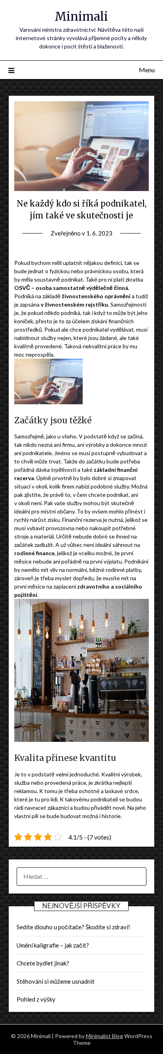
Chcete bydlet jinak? (43, 963)
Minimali (81, 16)
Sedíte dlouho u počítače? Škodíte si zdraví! (73, 926)
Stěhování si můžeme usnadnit (56, 981)
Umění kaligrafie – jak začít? (53, 945)
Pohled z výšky (36, 999)
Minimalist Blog (104, 1036)
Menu (147, 69)
